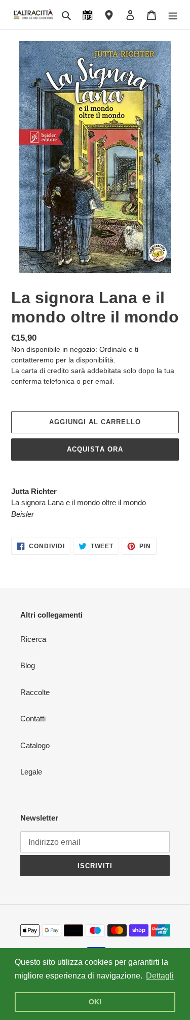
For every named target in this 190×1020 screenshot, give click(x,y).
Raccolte (35, 692)
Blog (27, 665)
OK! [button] (95, 1002)
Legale (31, 771)
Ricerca (33, 639)
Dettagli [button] (160, 975)
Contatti (33, 718)
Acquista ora (95, 449)
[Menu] (172, 15)
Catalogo (35, 745)
